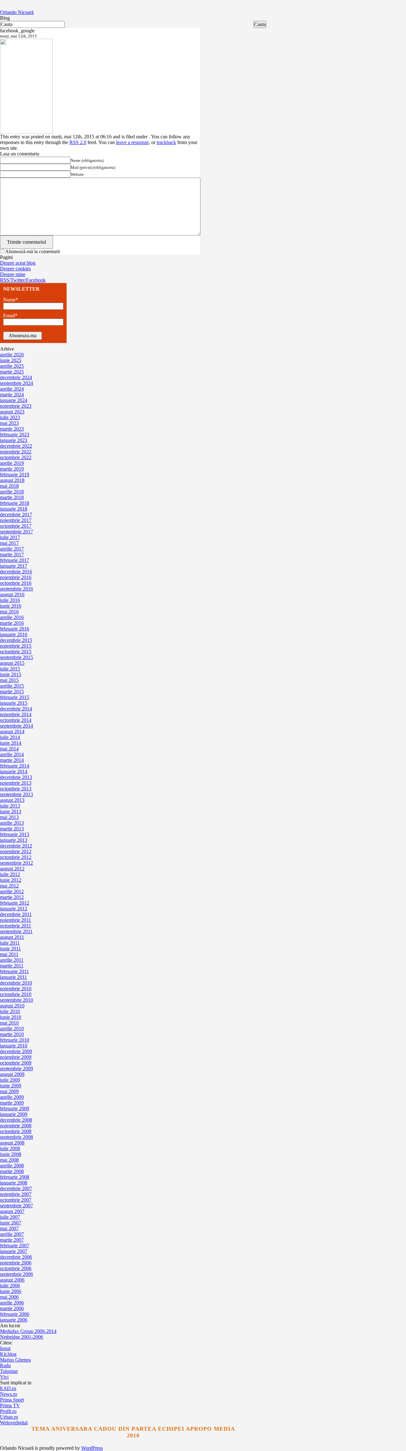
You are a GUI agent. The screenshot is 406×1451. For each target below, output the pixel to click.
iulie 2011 (10, 943)
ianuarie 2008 (13, 1182)
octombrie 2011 (15, 925)
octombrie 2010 (15, 994)
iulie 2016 (10, 600)
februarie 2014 (14, 765)
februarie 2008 (14, 1177)
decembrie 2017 (16, 514)
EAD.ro (8, 1388)
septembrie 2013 (16, 794)
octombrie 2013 (15, 788)
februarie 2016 (14, 628)
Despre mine (12, 274)
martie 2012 (12, 897)
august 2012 (12, 868)
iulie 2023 (10, 417)
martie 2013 (12, 828)
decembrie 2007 (16, 1188)
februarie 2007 (14, 1245)
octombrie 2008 (15, 1131)
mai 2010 (9, 1023)
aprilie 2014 (12, 754)
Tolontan (9, 1371)
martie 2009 (12, 1102)
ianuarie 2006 (13, 1319)
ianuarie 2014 (13, 771)
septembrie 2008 (16, 1137)
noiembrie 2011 (15, 920)
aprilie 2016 (12, 617)
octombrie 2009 (15, 1062)
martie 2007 (12, 1240)
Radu (5, 1365)
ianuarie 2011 (13, 977)
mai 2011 (9, 954)
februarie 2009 (14, 1108)
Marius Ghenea (15, 1359)
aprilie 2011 (11, 960)
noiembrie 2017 (15, 520)
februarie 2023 (14, 434)
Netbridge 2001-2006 (21, 1337)
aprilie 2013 (12, 823)
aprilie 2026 (12, 354)
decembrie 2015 (16, 640)
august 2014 (12, 731)
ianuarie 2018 (13, 508)
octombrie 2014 (15, 720)
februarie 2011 (14, 971)
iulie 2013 (10, 805)
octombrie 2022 (15, 457)
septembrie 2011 (16, 931)
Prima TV (10, 1405)
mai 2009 (9, 1091)
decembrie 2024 (16, 377)
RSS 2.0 (77, 142)
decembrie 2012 (16, 845)
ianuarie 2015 (13, 703)
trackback (166, 142)
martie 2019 (12, 469)
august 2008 (12, 1142)
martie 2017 (12, 554)
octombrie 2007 (15, 1200)
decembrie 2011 (16, 914)
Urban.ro (9, 1417)
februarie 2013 (14, 834)
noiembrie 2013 (15, 783)
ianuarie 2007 (13, 1251)
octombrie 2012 (15, 857)
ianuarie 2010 (13, 1045)
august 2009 (12, 1074)
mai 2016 (9, 611)
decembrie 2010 (16, 983)
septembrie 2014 (16, 726)
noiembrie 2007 (15, 1194)
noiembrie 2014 (15, 714)
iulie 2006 (10, 1285)
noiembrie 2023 (15, 406)
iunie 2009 (10, 1085)
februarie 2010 (14, 1040)
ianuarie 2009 (13, 1114)
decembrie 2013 (16, 777)
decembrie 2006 (16, 1257)
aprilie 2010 (12, 1028)
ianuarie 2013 (13, 840)
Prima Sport (12, 1399)
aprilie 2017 (12, 548)
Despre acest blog (18, 263)
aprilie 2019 (12, 463)
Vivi (4, 1377)
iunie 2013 (10, 811)
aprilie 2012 (12, 891)
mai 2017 (9, 543)
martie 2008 (12, 1171)
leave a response (132, 142)
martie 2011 (11, 965)
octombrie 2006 (15, 1268)
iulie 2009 (10, 1080)
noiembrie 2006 (15, 1262)
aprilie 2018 (12, 491)
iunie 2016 (10, 606)
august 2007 (12, 1211)
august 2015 (12, 663)
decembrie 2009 (16, 1051)
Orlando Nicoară (17, 12)
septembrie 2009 (16, 1068)
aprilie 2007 (12, 1234)
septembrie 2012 (16, 863)
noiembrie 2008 (15, 1125)
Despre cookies (15, 268)
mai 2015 (9, 680)
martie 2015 (12, 691)
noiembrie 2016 (15, 577)
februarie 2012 (14, 903)
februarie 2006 (14, 1314)
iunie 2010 (10, 1017)
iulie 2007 (10, 1217)
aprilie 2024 (12, 389)
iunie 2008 (10, 1154)
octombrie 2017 (15, 526)
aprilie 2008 (12, 1165)
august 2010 (12, 1005)
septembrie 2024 (16, 383)
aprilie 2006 (12, 1302)
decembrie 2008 (16, 1120)
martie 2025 (12, 371)
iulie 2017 (10, 537)
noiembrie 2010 (15, 988)
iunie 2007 (10, 1222)
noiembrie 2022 (15, 451)
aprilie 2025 (12, 366)
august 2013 (12, 800)
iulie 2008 (10, 1148)
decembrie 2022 (16, 446)
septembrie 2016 (16, 588)
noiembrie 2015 (15, 646)
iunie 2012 (10, 880)
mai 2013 (9, 817)
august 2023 (12, 411)
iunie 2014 (10, 743)
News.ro (8, 1394)
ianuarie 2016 (13, 634)
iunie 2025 (10, 360)
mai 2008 (9, 1160)
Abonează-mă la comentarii (32, 251)
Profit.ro (8, 1411)
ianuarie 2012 (13, 908)
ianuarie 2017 (13, 566)
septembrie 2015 (16, 657)
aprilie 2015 (12, 686)
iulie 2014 (10, 737)
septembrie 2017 (16, 531)
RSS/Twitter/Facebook (23, 280)
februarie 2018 (14, 503)
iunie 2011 (10, 948)
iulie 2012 (10, 874)
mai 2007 (9, 1228)
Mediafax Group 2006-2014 (28, 1331)
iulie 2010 (10, 1011)
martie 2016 (12, 623)
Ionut (5, 1348)
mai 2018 (9, 486)
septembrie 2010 (16, 1000)
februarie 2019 (14, 474)
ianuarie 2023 (13, 440)
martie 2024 (12, 394)
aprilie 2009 (12, 1097)
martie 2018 (12, 497)
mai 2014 (9, 748)
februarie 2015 (14, 697)
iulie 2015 (10, 668)
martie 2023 (12, 429)
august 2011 (12, 937)
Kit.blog (8, 1354)
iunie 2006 (10, 1291)
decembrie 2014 (16, 708)
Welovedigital (14, 1422)
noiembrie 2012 (15, 851)
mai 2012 (9, 885)
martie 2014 (12, 760)
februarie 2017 (14, 560)
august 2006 (12, 1280)
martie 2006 (12, 1308)
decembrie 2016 (16, 571)
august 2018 (12, 480)
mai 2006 (9, 1297)
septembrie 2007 (16, 1205)
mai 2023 (9, 423)
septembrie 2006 (16, 1274)
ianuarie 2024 (13, 400)
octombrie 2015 (15, 651)
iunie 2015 (10, 674)
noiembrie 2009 (15, 1057)
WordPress (92, 1448)
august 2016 (12, 594)
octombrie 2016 (15, 583)
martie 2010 (12, 1034)
